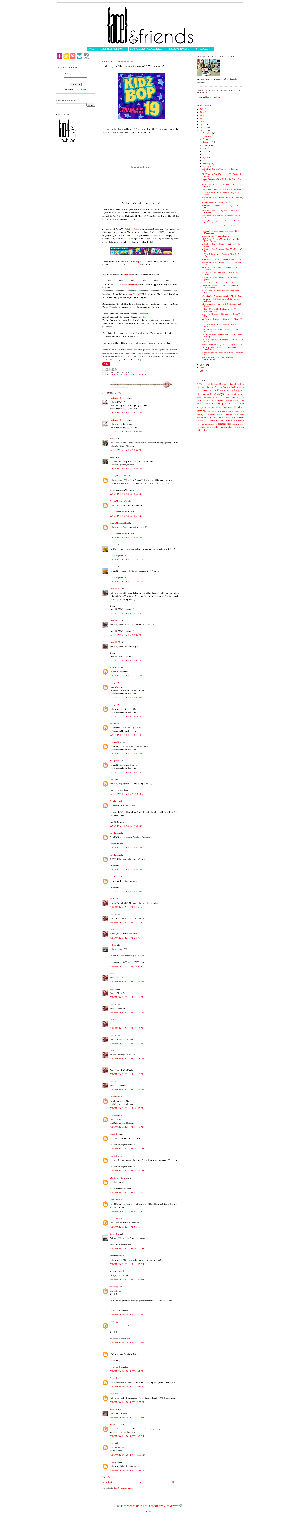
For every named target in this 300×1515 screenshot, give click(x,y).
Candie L (113, 1133)
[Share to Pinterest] (115, 369)
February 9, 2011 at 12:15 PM (127, 1170)
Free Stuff (214, 390)
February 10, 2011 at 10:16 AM (128, 1386)
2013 (202, 124)
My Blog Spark (218, 403)
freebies (222, 423)
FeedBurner (81, 89)
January (206, 166)
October (206, 139)
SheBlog (230, 411)
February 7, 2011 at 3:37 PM (126, 922)
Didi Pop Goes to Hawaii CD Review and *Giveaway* (219, 348)
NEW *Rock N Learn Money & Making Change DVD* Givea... (222, 240)
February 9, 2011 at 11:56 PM (127, 1279)
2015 (202, 118)
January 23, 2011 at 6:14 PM (126, 635)
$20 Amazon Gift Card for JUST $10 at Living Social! (221, 273)
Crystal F (113, 1378)
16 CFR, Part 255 (126, 356)
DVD (233, 387)
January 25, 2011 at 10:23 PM (127, 794)
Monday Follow (203, 403)
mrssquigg (114, 1286)
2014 (202, 121)
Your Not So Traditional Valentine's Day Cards (221, 259)
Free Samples (202, 390)
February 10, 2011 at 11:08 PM (127, 1454)
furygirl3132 (115, 588)
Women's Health (224, 420)
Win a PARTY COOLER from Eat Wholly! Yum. (222, 295)
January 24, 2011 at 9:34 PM (126, 697)
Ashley (112, 438)
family (241, 420)
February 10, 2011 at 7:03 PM (127, 1436)
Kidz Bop (154, 350)
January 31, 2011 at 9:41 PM (126, 869)
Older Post (175, 1482)
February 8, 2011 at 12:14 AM (127, 997)
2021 (202, 109)
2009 (202, 367)
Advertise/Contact (112, 48)
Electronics (240, 387)
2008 (202, 370)
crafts (235, 421)
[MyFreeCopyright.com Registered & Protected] (149, 1506)
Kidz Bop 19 (130, 228)
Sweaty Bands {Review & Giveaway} (217, 202)
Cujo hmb (114, 801)
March (206, 160)
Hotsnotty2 (114, 1233)
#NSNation (201, 384)
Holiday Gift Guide (220, 397)
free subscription (211, 424)
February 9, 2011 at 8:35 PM (126, 1226)
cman (112, 1443)
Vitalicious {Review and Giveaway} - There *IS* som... (222, 320)
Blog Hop (239, 384)
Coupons (226, 387)
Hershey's (200, 397)
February (207, 163)
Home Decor (235, 397)
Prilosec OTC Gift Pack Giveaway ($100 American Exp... (219, 309)
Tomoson (228, 414)
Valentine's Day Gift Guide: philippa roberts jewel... (220, 278)
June (205, 151)
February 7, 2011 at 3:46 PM (126, 966)
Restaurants (222, 411)
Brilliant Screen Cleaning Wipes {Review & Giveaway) (220, 211)
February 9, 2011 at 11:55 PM (127, 1264)
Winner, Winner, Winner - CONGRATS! (218, 282)
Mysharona (114, 667)
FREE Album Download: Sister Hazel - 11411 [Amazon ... (221, 231)
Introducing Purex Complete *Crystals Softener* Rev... (222, 353)
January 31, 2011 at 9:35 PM (126, 825)
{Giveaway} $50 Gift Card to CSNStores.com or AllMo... (222, 299)
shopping (219, 426)
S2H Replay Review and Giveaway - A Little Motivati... (221, 330)
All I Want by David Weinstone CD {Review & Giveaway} (221, 175)
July (205, 148)
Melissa (113, 944)
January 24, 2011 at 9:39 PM (126, 716)
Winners (240, 417)
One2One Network (214, 407)
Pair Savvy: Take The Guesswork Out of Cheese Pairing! (222, 335)
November (207, 136)
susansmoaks (115, 1424)
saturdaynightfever (117, 1177)
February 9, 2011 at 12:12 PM (127, 1148)
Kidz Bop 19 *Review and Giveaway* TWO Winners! (220, 268)
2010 (202, 364)
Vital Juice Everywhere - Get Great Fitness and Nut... (221, 304)
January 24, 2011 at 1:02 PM (126, 675)
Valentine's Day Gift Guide (210, 417)
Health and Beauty (234, 394)
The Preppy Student (118, 397)
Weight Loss (230, 417)
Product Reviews (179, 48)
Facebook (144, 313)
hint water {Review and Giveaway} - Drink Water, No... (223, 315)
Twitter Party (238, 414)
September (207, 142)
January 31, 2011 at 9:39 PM (126, 847)
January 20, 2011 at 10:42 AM (127, 559)
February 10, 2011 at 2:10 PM (127, 1417)
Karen (112, 779)
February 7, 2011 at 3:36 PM (126, 907)
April (205, 157)
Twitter (143, 316)
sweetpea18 (114, 682)
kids (125, 375)
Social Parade (216, 414)
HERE (138, 360)
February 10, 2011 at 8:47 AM (127, 1342)
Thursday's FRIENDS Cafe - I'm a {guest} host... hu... (222, 206)
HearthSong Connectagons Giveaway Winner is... (222, 344)
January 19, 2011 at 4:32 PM (126, 412)
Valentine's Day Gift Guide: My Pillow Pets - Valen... (220, 169)
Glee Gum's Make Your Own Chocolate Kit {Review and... (220, 286)
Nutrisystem (201, 407)
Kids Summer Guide (219, 400)
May (205, 154)
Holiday (207, 397)
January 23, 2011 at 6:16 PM (126, 660)
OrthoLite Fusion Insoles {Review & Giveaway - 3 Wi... (222, 226)
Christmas (210, 387)
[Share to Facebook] (112, 369)
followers (200, 424)
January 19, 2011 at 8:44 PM (126, 450)
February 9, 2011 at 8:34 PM (126, 1211)
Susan (112, 1393)
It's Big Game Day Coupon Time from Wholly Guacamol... (221, 221)
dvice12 (113, 1461)
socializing (229, 426)
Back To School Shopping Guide (220, 384)
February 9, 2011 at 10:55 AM (127, 1108)
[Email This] (103, 369)
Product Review (144, 375)
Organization (227, 407)
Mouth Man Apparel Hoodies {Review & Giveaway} (219, 185)
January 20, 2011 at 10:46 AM (127, 581)
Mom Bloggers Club (236, 400)
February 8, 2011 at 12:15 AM (127, 1043)
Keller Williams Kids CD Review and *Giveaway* (217, 358)
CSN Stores (201, 387)
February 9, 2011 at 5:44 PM (126, 1192)
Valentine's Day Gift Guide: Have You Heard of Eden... (221, 250)
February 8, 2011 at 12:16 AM (127, 1074)
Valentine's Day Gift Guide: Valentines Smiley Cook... (221, 245)
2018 (202, 112)
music (132, 375)
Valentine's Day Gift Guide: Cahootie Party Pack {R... (222, 216)
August (206, 145)
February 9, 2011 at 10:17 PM (127, 1248)
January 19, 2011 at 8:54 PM (126, 515)
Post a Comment (109, 1477)
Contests (218, 387)
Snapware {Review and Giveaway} (216, 235)
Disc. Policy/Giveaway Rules (146, 48)
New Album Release (236, 403)
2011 (202, 130)
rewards (212, 427)
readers (206, 427)
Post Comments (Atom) (124, 1487)
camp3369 (114, 1199)
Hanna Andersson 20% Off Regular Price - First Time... (221, 180)
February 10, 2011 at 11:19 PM (127, 1470)
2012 (202, 127)
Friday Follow (224, 390)
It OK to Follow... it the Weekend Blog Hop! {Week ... (220, 193)
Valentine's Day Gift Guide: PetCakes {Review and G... (221, 263)
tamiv (112, 898)
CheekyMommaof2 (118, 475)
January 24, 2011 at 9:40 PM (126, 772)
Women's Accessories (206, 420)
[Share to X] (109, 369)
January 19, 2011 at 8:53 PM (126, 493)
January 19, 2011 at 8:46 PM (126, 468)
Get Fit (206, 394)
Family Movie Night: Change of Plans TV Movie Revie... (222, 340)
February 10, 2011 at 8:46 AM (127, 1314)
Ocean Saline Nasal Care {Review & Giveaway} (222, 189)
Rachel (112, 1409)
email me (216, 96)
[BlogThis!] (106, 369)
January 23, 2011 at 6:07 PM (126, 613)
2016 (202, 115)
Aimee (112, 544)
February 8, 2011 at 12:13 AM (127, 981)
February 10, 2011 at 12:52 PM (127, 1402)
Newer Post (107, 1482)
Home (91, 48)
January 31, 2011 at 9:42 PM (126, 891)
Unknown (114, 1096)
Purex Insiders (212, 411)
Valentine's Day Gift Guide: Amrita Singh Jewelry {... (223, 198)
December (207, 133)
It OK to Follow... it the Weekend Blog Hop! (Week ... (220, 291)
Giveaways (202, 48)
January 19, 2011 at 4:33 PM (126, 431)
